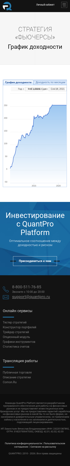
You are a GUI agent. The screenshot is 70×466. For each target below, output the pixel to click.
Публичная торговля (17, 372)
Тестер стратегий (15, 322)
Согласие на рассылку (43, 446)
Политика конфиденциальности (23, 443)
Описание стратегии (17, 377)
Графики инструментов (19, 342)
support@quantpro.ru (31, 296)
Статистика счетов (16, 346)
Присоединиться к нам (35, 261)
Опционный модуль (16, 337)
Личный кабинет (45, 4)
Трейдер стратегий (16, 332)
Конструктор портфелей (19, 327)
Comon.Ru (10, 382)
